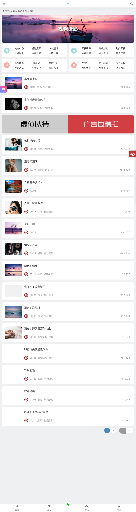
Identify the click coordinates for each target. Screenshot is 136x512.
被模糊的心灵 (32, 140)
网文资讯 (103, 53)
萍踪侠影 (19, 63)
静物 (50, 169)
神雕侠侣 (36, 67)
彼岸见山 (29, 391)
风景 (51, 295)
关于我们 (103, 63)
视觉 (39, 148)
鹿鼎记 (36, 63)
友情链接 (86, 63)
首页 (7, 11)
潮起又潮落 (30, 161)
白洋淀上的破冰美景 (36, 412)
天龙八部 (19, 67)
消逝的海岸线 (32, 307)
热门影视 (120, 48)
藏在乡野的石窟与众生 (37, 328)
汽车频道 (53, 48)
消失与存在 (30, 245)
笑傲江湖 (53, 63)
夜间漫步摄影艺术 (34, 99)
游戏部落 (103, 48)
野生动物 (29, 370)
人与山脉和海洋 (33, 203)
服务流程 (120, 63)
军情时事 (53, 53)
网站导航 (17, 11)
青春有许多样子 (33, 182)
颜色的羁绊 (30, 265)
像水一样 (29, 224)
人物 (40, 211)
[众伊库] (68, 3)
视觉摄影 (36, 48)
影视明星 (86, 48)
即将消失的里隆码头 (36, 349)
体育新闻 (36, 53)
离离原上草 (30, 78)
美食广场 (19, 48)
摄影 (39, 87)
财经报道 (19, 53)
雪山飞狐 (53, 67)
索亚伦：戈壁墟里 (34, 286)
